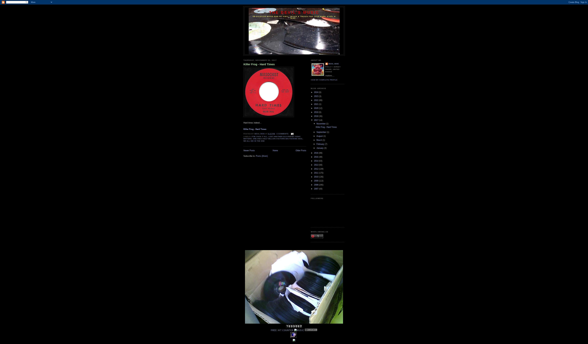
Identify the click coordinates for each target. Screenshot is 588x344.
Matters (247, 139)
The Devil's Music (294, 12)
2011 (316, 173)
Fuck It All (261, 136)
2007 (316, 189)
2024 (316, 92)
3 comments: (283, 134)
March (320, 140)
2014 (316, 161)
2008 (316, 185)
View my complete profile (324, 80)
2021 (316, 104)
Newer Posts (249, 150)
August (320, 136)
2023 (316, 96)
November (321, 124)
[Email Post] (292, 134)
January (320, 148)
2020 (316, 108)
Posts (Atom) (262, 156)
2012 (316, 169)
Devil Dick (333, 64)
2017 (316, 120)
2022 (316, 100)
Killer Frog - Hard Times (259, 64)
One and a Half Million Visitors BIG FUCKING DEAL (278, 139)
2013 (316, 165)
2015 (316, 157)
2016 (316, 153)
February (321, 144)
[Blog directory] (311, 330)
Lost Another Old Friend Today (284, 136)
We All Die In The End (254, 141)
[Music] (299, 330)
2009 (316, 181)
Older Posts (301, 150)
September (322, 132)
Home (275, 150)
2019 (316, 112)
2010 (316, 177)
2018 (316, 116)
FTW (253, 136)
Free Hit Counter (282, 330)
